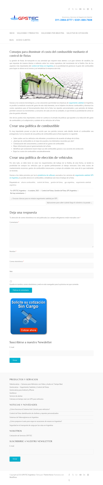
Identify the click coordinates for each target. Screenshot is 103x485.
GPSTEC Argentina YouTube (80, 9)
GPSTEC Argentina (19, 191)
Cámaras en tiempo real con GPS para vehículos (26, 399)
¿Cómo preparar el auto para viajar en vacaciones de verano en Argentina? (36, 421)
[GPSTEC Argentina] (51, 19)
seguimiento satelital (76, 103)
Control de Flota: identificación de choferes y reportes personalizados (34, 413)
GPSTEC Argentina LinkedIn (84, 9)
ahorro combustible (28, 182)
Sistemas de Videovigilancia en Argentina (24, 417)
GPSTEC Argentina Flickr (88, 9)
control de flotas (43, 182)
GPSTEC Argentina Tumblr (91, 9)
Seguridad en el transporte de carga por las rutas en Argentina (31, 425)
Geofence (13, 393)
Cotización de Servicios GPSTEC (21, 436)
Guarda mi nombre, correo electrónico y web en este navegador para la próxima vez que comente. (44, 284)
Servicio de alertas (16, 396)
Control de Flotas (47, 191)
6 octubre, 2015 (33, 191)
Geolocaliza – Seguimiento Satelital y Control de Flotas (29, 387)
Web (11, 271)
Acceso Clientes (23, 40)
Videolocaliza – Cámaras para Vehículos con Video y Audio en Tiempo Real (36, 384)
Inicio (12, 33)
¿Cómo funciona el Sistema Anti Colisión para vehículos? (30, 409)
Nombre (13, 251)
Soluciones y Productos (28, 33)
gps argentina (69, 182)
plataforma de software (46, 175)
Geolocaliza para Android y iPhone (22, 390)
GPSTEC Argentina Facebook (69, 9)
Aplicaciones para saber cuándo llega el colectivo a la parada (69, 203)
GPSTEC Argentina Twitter (73, 9)
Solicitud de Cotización (77, 33)
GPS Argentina (72, 191)
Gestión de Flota (60, 191)
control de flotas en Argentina (42, 66)
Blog (12, 40)
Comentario (14, 222)
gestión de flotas (57, 182)
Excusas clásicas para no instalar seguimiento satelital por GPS (34, 198)
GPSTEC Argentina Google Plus (76, 9)
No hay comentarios (17, 193)
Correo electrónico (17, 261)
